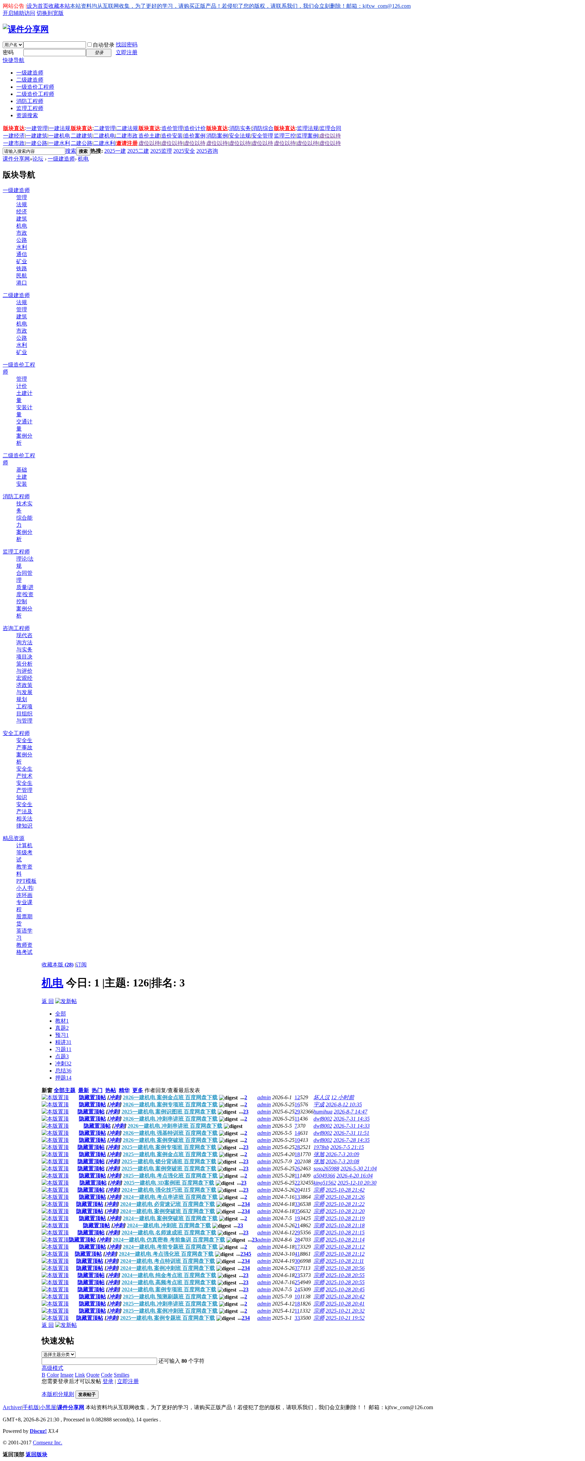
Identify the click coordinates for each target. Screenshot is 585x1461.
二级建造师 (29, 80)
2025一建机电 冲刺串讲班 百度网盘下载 (170, 1304)
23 (297, 1275)
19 (297, 1218)
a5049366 (324, 1175)
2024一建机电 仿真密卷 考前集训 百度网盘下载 (169, 1240)
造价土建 (149, 136)
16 (297, 1104)
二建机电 (104, 136)
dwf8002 (322, 1119)
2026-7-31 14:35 (351, 1119)
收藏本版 (57, 964)
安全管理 (262, 136)
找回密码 (126, 44)
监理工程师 (29, 108)
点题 (62, 1056)
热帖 (110, 1090)
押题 (63, 1078)
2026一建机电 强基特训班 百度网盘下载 (170, 1133)
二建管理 (104, 128)
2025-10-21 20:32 (345, 1311)
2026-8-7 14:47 (350, 1111)
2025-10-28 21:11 (345, 1261)
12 (297, 1097)
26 (297, 1168)
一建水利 (59, 143)
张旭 (318, 1154)
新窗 (47, 1090)
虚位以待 (330, 136)
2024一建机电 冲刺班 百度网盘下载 (169, 1225)
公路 (21, 240)
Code (106, 1375)
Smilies (121, 1375)
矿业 (21, 261)
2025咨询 (207, 151)
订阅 (81, 964)
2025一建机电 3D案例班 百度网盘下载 (169, 1183)
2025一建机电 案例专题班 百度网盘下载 (167, 1318)
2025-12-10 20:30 (357, 1183)
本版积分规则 (58, 1394)
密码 (8, 52)
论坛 (37, 159)
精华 (124, 1090)
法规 (21, 204)
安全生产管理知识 (24, 790)
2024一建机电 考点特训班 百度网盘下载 (167, 1261)
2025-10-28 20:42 (345, 1296)
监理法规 (308, 128)
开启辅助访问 (19, 13)
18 (297, 1154)
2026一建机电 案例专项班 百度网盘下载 (170, 1104)
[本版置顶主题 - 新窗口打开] (55, 1097)
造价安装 (172, 136)
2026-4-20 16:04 (355, 1175)
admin (264, 1097)
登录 (108, 1381)
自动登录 (103, 45)
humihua (322, 1111)
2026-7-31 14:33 (351, 1126)
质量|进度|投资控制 (25, 594)
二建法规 (127, 128)
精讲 (63, 1042)
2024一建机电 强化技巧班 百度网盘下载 (169, 1190)
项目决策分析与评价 (24, 664)
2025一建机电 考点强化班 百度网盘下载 (170, 1175)
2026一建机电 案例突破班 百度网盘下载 (170, 1140)
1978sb (321, 1147)
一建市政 (14, 143)
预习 (62, 1035)
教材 (62, 1021)
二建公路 (81, 143)
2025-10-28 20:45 (345, 1289)
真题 (62, 1028)
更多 (137, 1090)
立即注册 (126, 52)
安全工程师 (16, 733)
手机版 (31, 1407)
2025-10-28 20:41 (345, 1304)
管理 (21, 197)
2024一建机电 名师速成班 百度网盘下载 (169, 1232)
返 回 (48, 1001)
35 (297, 1211)
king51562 (324, 1183)
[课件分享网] (26, 29)
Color (53, 1375)
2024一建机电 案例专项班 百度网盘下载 (169, 1289)
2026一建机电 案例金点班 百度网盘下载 (170, 1097)
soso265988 (326, 1168)
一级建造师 (29, 73)
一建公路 (36, 143)
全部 (60, 1014)
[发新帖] (66, 1001)
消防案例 (217, 136)
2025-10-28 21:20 (345, 1211)
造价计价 (195, 128)
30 (297, 1261)
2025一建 (115, 151)
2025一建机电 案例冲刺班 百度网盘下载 (170, 1311)
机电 (83, 159)
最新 (83, 1090)
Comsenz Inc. (47, 1442)
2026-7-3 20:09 (342, 1154)
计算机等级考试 (24, 852)
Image (66, 1375)
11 (297, 1119)
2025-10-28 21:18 (345, 1225)
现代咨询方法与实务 (24, 642)
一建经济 (14, 136)
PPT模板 (26, 881)
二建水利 (104, 143)
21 (297, 1225)
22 (297, 1183)
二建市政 (127, 136)
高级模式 (52, 1368)
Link (80, 1375)
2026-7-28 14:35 (351, 1140)
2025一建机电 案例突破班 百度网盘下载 (169, 1168)
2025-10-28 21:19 (345, 1218)
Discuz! (38, 1431)
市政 (21, 233)
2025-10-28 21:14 (345, 1240)
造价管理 (172, 128)
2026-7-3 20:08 (342, 1161)
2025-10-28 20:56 (345, 1268)
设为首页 (37, 6)
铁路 (21, 268)
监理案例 (307, 136)
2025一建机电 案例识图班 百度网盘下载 (169, 1111)
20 (297, 1161)
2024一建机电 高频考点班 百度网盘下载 (169, 1282)
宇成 (318, 1104)
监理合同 (330, 128)
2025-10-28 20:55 (345, 1275)
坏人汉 (321, 1097)
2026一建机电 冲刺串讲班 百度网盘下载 (170, 1119)
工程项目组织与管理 (24, 714)
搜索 (70, 151)
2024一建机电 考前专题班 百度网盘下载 (170, 1247)
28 (297, 1147)
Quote (93, 1375)
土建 (21, 477)
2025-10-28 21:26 (345, 1197)
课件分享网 (16, 159)
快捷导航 (13, 60)
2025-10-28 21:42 (345, 1190)
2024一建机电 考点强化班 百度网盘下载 (166, 1254)
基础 (21, 470)
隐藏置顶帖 (92, 1097)
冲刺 (63, 1063)
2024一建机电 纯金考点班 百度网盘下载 (169, 1275)
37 (297, 1268)
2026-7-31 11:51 (351, 1133)
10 (297, 1140)
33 (297, 1204)
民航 (21, 275)
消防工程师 (29, 101)
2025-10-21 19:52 (345, 1318)
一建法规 (59, 128)
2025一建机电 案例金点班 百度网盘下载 (170, 1154)
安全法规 (240, 136)
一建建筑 (36, 136)
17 (297, 1247)
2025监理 (161, 151)
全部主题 (64, 1090)
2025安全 (184, 151)
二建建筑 (81, 136)
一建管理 (37, 128)
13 (297, 1197)
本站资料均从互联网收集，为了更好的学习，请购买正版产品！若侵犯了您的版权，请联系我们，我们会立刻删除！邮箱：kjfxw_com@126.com (240, 6)
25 (297, 1282)
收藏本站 (59, 6)
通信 (21, 254)
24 (297, 1289)
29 (297, 1111)
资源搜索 (27, 115)
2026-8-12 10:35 (344, 1104)
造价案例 (194, 136)
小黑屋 (48, 1407)
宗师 (318, 1190)
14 (297, 1133)
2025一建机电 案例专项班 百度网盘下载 (169, 1147)
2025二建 (138, 151)
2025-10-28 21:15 (345, 1232)
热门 (97, 1090)
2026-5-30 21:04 (359, 1168)
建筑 (21, 219)
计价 (21, 386)
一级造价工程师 (35, 87)
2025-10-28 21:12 (345, 1247)
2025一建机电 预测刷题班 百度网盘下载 (170, 1296)
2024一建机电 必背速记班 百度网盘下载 (167, 1204)
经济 (21, 211)
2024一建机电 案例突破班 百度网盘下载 (167, 1211)
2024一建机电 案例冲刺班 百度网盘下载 (167, 1268)
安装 (21, 484)
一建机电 (59, 136)
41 (297, 1254)
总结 (63, 1070)
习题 (63, 1049)
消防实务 (240, 128)
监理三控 (285, 136)
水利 (21, 247)
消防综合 (263, 128)
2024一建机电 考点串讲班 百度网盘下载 (170, 1197)
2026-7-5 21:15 (347, 1147)
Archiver (12, 1407)
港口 (21, 283)
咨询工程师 (16, 628)
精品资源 (13, 838)
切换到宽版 (50, 13)
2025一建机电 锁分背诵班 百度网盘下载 (169, 1161)
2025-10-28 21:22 (345, 1204)
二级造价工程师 (35, 94)
